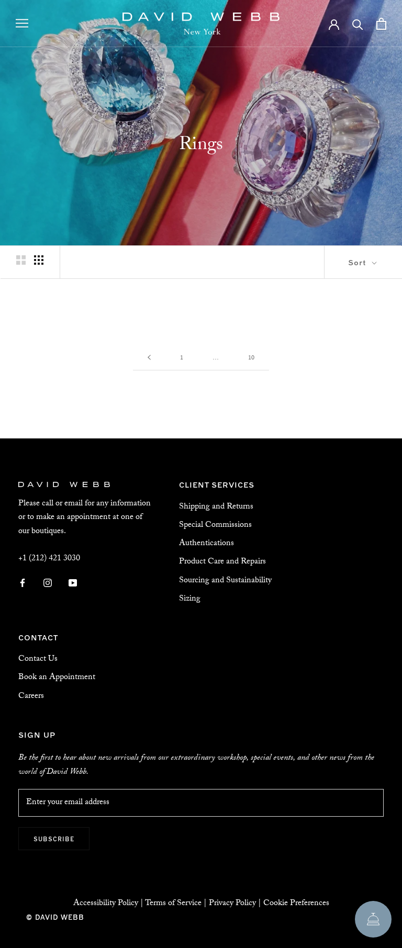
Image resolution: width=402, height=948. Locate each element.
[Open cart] (381, 24)
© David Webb (55, 916)
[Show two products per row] (21, 260)
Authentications (206, 544)
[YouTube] (73, 583)
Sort (358, 262)
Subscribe (54, 838)
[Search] (357, 23)
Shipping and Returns (216, 507)
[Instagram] (47, 583)
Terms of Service (173, 904)
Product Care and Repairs (222, 562)
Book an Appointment (56, 678)
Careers (31, 697)
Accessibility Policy (105, 904)
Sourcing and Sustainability (225, 581)
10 (251, 358)
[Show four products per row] (38, 260)
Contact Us (38, 659)
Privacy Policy (232, 904)
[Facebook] (22, 583)
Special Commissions (215, 526)
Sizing (189, 599)
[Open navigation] (22, 23)
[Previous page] (149, 358)
